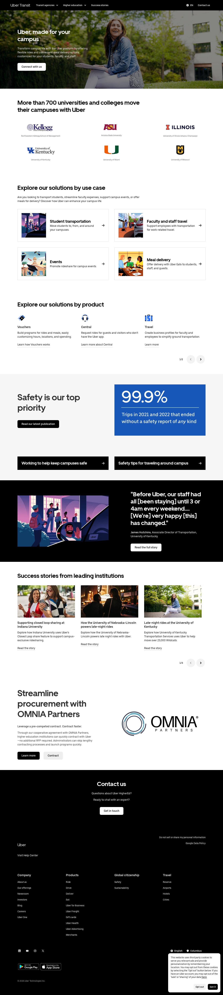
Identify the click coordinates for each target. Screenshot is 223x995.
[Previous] (191, 359)
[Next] (200, 359)
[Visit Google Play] (28, 967)
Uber (21, 844)
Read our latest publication (38, 424)
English (178, 951)
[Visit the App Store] (50, 967)
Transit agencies (45, 5)
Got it (213, 987)
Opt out (200, 987)
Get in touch (111, 810)
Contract (53, 755)
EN (191, 5)
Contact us (204, 5)
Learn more (29, 755)
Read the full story (146, 547)
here (204, 977)
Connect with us (32, 66)
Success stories (99, 5)
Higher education (72, 5)
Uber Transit (20, 5)
